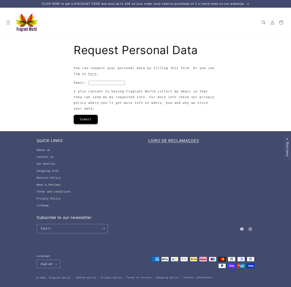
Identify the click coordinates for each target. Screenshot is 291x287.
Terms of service (139, 277)
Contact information (198, 277)
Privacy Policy (48, 198)
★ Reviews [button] (287, 147)
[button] (8, 22)
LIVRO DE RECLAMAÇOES (173, 140)
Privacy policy (111, 277)
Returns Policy (48, 177)
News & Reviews (48, 184)
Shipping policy (167, 277)
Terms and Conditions (54, 191)
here (92, 74)
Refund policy (86, 277)
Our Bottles (46, 163)
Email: (80, 83)
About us (43, 149)
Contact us (45, 156)
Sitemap (42, 205)
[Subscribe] (103, 228)
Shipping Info (48, 170)
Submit (86, 119)
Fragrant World (59, 278)
